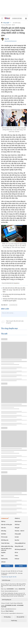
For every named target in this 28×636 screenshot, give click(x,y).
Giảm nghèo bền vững (7, 546)
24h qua (3, 562)
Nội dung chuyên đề (20, 549)
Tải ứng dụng (7, 617)
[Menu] (2, 18)
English (3, 552)
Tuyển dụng (14, 620)
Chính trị (17, 518)
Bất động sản (4, 540)
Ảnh (2, 555)
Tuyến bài (7, 566)
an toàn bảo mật (13, 304)
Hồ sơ (16, 552)
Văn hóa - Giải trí (19, 530)
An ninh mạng (16, 22)
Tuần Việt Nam (5, 543)
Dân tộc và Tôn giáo (6, 524)
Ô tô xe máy (4, 537)
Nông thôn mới (19, 546)
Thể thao (17, 524)
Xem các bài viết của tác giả (10, 41)
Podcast (17, 558)
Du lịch (17, 537)
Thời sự (3, 521)
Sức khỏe (3, 534)
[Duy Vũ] (2, 39)
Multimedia (4, 558)
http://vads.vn (9, 611)
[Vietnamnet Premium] (5, 519)
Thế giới (17, 527)
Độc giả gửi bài (20, 617)
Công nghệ (6, 22)
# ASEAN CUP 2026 (17, 18)
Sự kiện (21, 566)
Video (16, 555)
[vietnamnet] (7, 19)
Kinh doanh (18, 521)
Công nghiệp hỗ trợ (20, 543)
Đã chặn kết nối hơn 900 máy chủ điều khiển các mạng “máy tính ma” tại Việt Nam (14, 289)
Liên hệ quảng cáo (6, 599)
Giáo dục (3, 527)
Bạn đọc (17, 540)
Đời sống (3, 530)
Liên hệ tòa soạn (6, 580)
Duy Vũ (7, 39)
